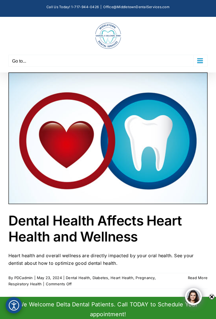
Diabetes (100, 277)
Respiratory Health (25, 284)
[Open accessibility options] (14, 305)
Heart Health (122, 277)
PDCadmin (23, 277)
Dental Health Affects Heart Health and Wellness (95, 228)
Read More (198, 277)
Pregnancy (145, 277)
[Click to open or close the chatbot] (193, 296)
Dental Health (78, 277)
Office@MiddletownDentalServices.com (136, 7)
